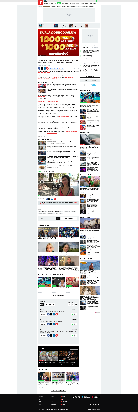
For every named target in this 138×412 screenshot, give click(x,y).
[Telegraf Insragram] (96, 404)
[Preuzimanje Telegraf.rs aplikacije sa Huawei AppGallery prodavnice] (95, 397)
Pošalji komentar (69, 218)
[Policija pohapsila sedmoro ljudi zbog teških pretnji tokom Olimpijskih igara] (58, 376)
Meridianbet (50, 211)
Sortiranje (70, 302)
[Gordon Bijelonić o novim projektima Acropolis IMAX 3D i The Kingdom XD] (68, 356)
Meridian (73, 211)
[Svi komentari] (69, 304)
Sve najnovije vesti (90, 76)
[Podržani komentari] (73, 304)
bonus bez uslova (51, 213)
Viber (41, 203)
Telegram (45, 203)
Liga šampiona (67, 211)
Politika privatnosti (61, 409)
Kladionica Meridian (43, 211)
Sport (39, 57)
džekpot (61, 213)
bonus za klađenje (42, 213)
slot (57, 213)
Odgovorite (43, 314)
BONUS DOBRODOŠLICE (44, 72)
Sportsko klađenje (58, 211)
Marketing (43, 409)
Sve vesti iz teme (58, 390)
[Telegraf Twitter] (93, 404)
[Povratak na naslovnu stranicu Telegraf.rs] (40, 2)
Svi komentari (58, 341)
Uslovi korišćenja (73, 206)
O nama (39, 409)
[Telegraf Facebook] (90, 404)
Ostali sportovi (44, 57)
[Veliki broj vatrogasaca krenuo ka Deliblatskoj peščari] (48, 356)
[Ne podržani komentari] (76, 304)
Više (94, 3)
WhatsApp (75, 202)
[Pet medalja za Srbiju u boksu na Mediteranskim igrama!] (83, 127)
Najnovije (85, 90)
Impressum (48, 409)
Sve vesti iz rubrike (58, 295)
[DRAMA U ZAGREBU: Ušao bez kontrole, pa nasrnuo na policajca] (90, 223)
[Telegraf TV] (99, 404)
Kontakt (67, 409)
